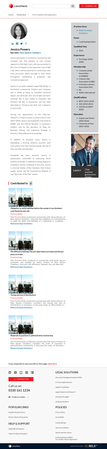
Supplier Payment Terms (16, 412)
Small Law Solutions (62, 402)
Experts (11, 15)
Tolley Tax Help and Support (17, 434)
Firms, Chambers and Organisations (44, 15)
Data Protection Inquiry (63, 433)
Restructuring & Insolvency (21, 223)
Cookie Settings (60, 423)
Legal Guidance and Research (65, 392)
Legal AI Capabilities (62, 387)
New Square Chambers (30, 52)
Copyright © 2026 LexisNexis (77, 446)
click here (52, 363)
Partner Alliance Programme (18, 417)
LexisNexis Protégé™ (62, 397)
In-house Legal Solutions (63, 382)
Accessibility (59, 417)
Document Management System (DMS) (68, 377)
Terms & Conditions (62, 428)
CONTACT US (22, 379)
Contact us (90, 6)
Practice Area (21, 15)
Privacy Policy (60, 412)
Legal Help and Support (16, 429)
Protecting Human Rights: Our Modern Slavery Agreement (66, 438)
